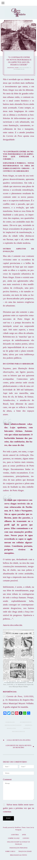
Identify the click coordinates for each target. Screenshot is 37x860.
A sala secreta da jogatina (18, 740)
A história (15, 834)
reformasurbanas (19, 731)
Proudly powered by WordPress (12, 827)
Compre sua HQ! (14, 838)
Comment (7, 779)
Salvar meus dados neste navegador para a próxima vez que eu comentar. (18, 808)
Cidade (16, 67)
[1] (12, 159)
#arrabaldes (10, 722)
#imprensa (29, 725)
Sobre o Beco (10, 851)
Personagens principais (18, 848)
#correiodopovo (26, 722)
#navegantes (11, 728)
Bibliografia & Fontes (18, 855)
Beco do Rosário (24, 67)
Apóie (24, 834)
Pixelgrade (18, 830)
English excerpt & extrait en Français (18, 843)
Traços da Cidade (25, 851)
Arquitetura (10, 67)
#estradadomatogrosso (13, 725)
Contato (26, 838)
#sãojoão (27, 728)
